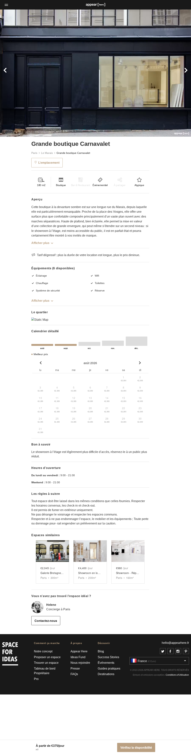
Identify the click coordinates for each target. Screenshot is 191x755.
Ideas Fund (78, 657)
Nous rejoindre (80, 662)
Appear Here (79, 651)
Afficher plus (40, 243)
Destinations (106, 674)
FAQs (74, 674)
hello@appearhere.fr (175, 642)
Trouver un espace (46, 662)
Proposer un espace (47, 657)
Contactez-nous (46, 620)
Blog (101, 651)
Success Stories (108, 657)
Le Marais (47, 152)
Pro (36, 679)
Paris (34, 152)
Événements (106, 662)
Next (176, 73)
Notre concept (43, 651)
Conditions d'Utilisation (177, 675)
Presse (75, 668)
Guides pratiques (109, 668)
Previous (14, 73)
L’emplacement (49, 162)
